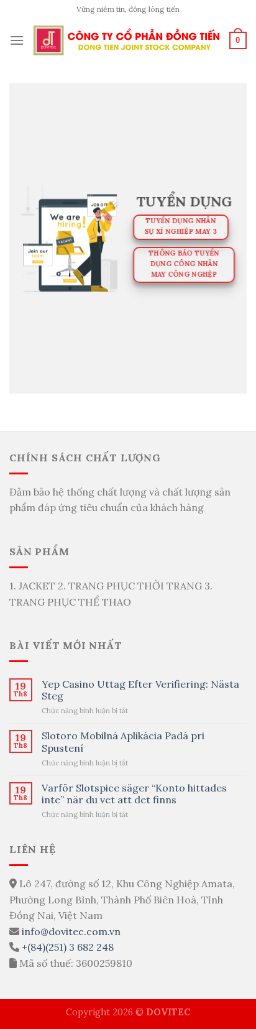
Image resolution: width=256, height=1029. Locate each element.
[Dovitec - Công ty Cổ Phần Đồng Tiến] (127, 40)
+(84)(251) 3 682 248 (68, 947)
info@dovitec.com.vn (71, 931)
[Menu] (16, 40)
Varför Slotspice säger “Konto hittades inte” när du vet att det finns (134, 794)
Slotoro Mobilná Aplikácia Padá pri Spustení (123, 742)
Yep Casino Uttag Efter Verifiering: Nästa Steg (140, 690)
